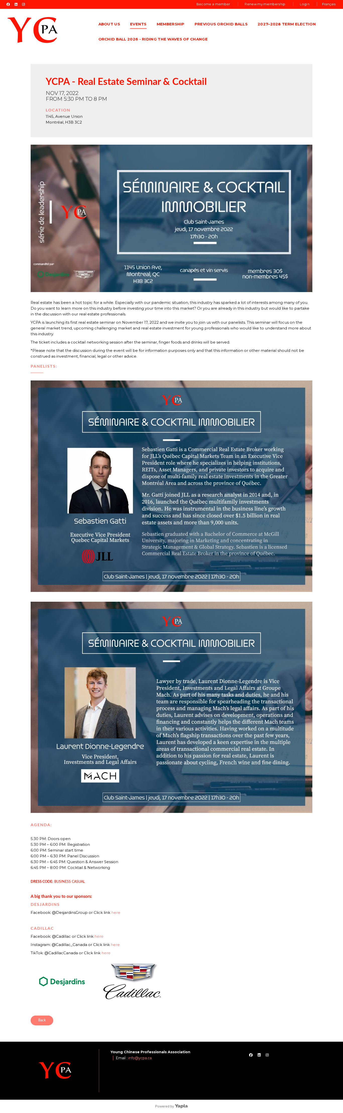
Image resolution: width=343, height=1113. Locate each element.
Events (138, 24)
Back (42, 1020)
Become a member (213, 4)
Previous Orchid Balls (221, 24)
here (115, 912)
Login (304, 4)
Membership (171, 24)
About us (109, 24)
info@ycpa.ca (140, 1058)
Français (328, 4)
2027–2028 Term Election (287, 24)
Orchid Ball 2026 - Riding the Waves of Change (153, 39)
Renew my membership (265, 4)
